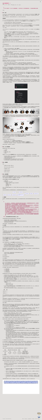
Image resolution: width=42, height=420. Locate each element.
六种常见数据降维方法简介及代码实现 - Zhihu (12, 216)
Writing (26, 418)
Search (33, 418)
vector (20, 4)
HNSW (3, 304)
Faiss (13, 182)
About (38, 418)
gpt (15, 4)
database (13, 4)
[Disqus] (21, 407)
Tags (36, 418)
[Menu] (40, 1)
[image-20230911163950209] (21, 125)
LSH (3, 259)
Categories (29, 418)
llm (17, 4)
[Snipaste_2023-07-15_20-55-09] (21, 111)
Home (23, 418)
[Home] (3, 4)
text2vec (4, 81)
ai (9, 4)
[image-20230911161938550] (21, 93)
